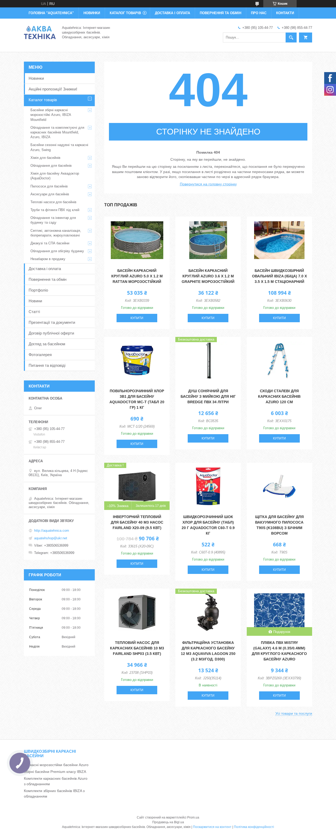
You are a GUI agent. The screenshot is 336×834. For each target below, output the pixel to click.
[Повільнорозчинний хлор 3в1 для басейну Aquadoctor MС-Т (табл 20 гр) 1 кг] (137, 360)
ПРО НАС (258, 13)
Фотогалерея (40, 354)
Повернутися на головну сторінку (208, 184)
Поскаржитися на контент (212, 827)
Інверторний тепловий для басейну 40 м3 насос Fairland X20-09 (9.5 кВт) (137, 522)
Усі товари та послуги (293, 713)
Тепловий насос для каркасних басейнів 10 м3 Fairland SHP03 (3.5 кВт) (137, 648)
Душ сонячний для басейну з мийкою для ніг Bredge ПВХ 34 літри (208, 396)
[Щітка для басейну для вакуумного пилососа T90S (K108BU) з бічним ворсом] (279, 486)
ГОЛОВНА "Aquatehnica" (51, 13)
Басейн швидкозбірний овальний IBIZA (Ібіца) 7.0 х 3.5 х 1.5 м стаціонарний (279, 276)
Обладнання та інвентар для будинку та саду (53, 220)
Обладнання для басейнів (51, 166)
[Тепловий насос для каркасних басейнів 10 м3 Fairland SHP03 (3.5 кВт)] (137, 612)
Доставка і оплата (45, 268)
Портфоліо (38, 290)
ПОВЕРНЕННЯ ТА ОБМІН (220, 13)
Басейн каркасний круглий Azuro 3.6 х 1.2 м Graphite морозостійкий (208, 276)
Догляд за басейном (47, 344)
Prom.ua (193, 817)
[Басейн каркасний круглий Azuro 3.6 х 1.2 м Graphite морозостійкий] (208, 240)
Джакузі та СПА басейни (49, 243)
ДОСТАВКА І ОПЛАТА (172, 13)
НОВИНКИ (91, 13)
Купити (136, 318)
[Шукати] (291, 37)
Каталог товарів (43, 100)
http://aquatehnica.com (51, 530)
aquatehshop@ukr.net (50, 538)
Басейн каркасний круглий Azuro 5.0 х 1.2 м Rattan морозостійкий (137, 276)
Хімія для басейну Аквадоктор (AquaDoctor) (54, 175)
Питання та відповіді (47, 365)
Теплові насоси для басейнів (53, 202)
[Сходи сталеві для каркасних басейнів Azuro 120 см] (279, 360)
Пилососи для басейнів (49, 186)
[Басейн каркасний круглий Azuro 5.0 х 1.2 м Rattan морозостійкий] (137, 240)
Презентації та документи (52, 322)
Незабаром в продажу (47, 259)
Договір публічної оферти (51, 333)
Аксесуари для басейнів (49, 194)
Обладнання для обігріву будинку (57, 251)
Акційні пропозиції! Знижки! (53, 89)
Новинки (36, 78)
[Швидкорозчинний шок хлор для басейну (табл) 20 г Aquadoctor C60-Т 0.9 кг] (208, 486)
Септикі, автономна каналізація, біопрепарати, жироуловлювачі (55, 233)
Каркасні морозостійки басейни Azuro (56, 765)
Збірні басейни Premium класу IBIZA (55, 772)
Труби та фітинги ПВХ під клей (54, 210)
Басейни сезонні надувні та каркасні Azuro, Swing (59, 147)
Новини (35, 301)
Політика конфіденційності (254, 827)
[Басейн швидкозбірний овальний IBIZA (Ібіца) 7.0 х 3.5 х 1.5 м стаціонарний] (279, 240)
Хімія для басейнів (45, 158)
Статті (34, 311)
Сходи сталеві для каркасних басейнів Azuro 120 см (279, 396)
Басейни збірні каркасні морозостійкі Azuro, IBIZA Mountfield (50, 114)
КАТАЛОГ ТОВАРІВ (125, 13)
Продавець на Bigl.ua (168, 822)
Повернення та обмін (47, 279)
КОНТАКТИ (285, 13)
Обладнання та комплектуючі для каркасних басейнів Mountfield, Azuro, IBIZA (57, 132)
